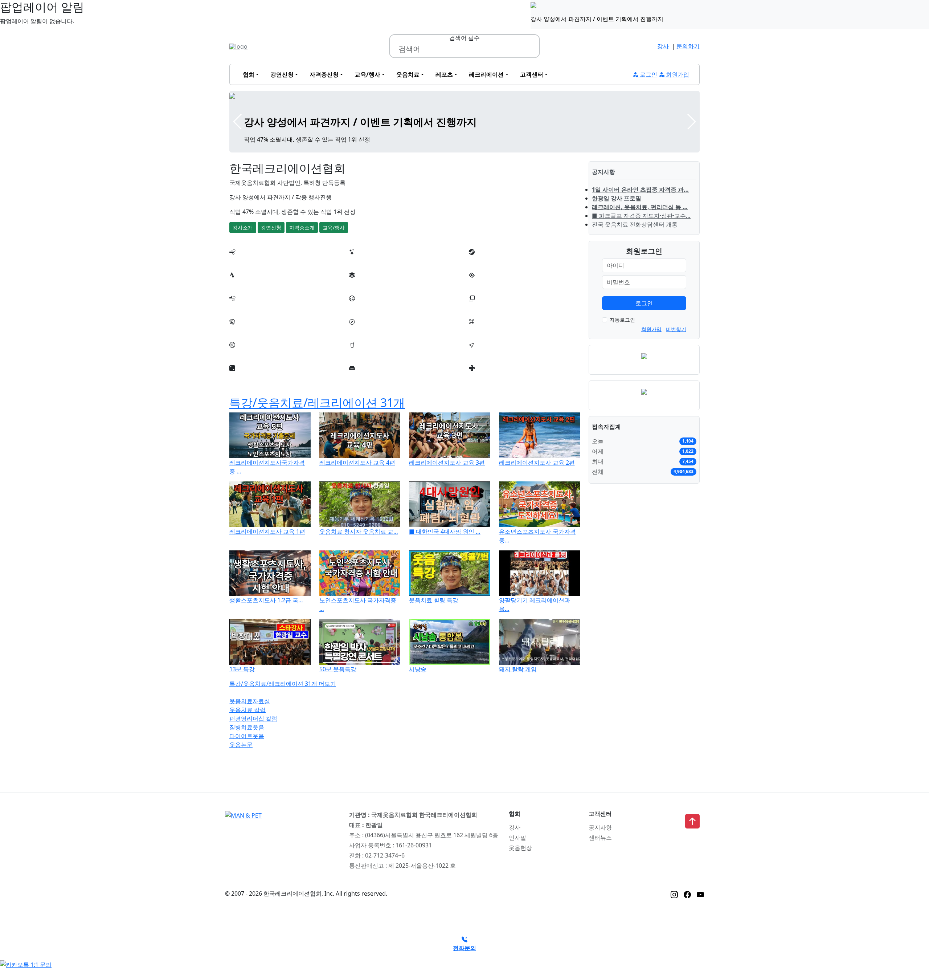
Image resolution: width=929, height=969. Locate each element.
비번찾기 (676, 329)
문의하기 (688, 46)
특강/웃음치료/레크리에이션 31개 (317, 402)
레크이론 (360, 377)
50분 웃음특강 (337, 669)
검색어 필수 (464, 38)
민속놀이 (360, 330)
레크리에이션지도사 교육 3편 (447, 463)
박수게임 (241, 284)
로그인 (647, 74)
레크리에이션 (486, 74)
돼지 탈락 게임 (518, 669)
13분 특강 (242, 669)
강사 (663, 46)
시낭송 (417, 669)
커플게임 (360, 284)
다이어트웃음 (246, 736)
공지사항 (600, 827)
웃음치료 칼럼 (247, 710)
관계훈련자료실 (489, 377)
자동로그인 (622, 319)
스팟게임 (360, 354)
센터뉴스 (600, 838)
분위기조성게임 (489, 261)
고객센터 (531, 74)
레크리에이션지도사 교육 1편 (267, 532)
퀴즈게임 (480, 354)
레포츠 (444, 74)
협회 (248, 74)
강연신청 (282, 74)
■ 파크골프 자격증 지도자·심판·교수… (641, 216)
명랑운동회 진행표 (373, 261)
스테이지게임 (486, 284)
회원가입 (676, 74)
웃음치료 (408, 74)
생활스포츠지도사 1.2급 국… (266, 600)
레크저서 (241, 377)
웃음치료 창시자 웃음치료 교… (358, 532)
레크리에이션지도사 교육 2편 (537, 463)
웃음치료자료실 (249, 701)
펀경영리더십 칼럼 (253, 718)
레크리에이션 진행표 (256, 261)
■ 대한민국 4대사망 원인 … (444, 532)
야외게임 (480, 307)
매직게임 (241, 354)
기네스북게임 (486, 330)
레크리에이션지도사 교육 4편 (357, 463)
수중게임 (241, 307)
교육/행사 (367, 74)
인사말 (517, 838)
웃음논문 (241, 745)
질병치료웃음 (246, 727)
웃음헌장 (520, 848)
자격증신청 (324, 74)
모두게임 (241, 330)
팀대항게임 (363, 307)
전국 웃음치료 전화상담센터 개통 (635, 224)
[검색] (530, 49)
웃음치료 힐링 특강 (433, 600)
